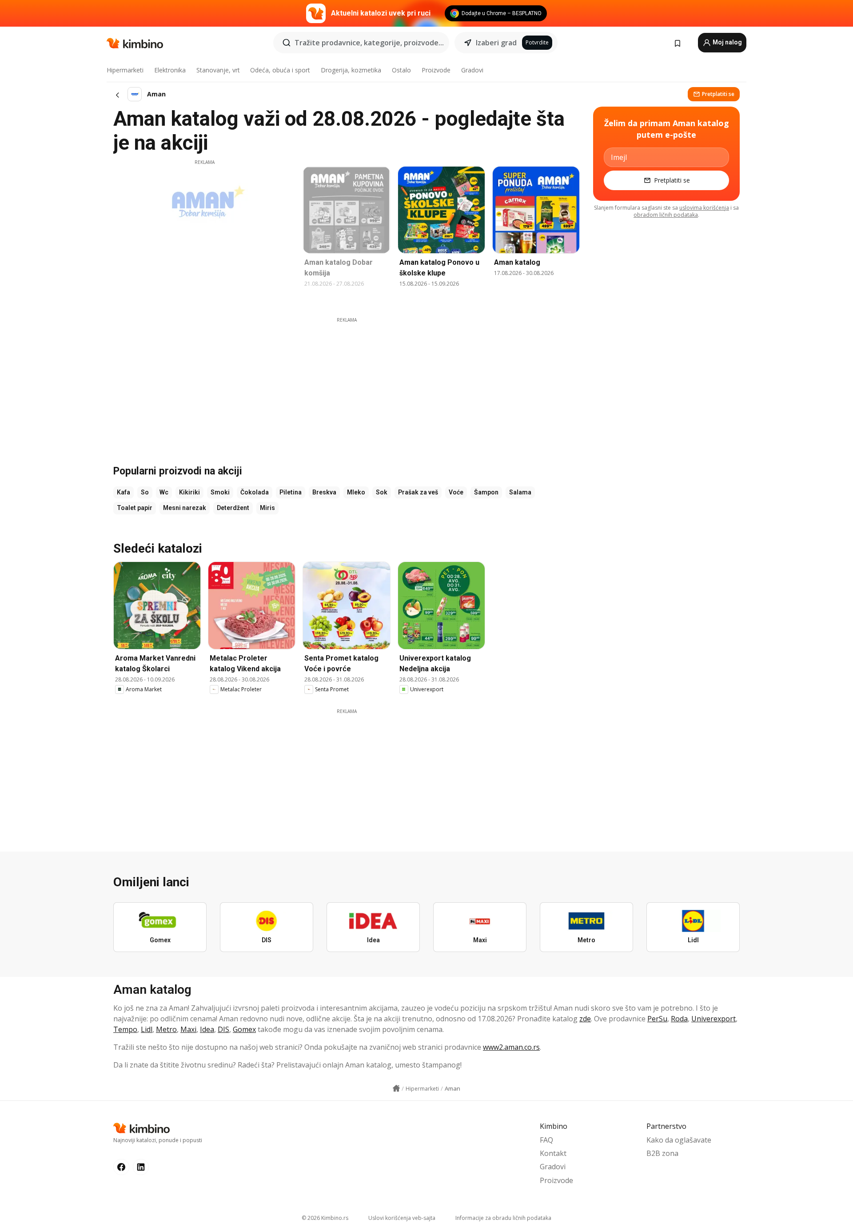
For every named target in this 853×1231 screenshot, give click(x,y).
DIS (223, 1029)
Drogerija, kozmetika (351, 70)
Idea (207, 1029)
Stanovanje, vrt (218, 70)
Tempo (125, 1029)
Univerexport (713, 1019)
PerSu (657, 1019)
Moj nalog (726, 42)
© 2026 (325, 1218)
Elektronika (170, 70)
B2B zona (662, 1153)
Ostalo (401, 70)
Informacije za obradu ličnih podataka (503, 1218)
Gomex (244, 1029)
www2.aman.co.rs (511, 1047)
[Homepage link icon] (396, 1088)
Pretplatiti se (718, 94)
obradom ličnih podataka (666, 215)
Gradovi (472, 70)
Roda (679, 1019)
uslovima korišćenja (704, 207)
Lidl (146, 1029)
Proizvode (436, 70)
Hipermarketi (125, 70)
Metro (166, 1029)
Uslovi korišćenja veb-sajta (401, 1218)
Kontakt (553, 1153)
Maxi (188, 1029)
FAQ (546, 1140)
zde (585, 1019)
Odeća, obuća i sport (280, 70)
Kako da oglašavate (678, 1140)
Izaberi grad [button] (496, 43)
